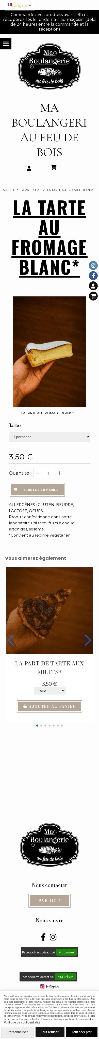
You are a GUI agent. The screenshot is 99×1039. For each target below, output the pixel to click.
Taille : (15, 425)
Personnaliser (18, 1032)
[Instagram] (93, 265)
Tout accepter (82, 1032)
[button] (37, 725)
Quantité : (20, 473)
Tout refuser (50, 1032)
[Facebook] (93, 275)
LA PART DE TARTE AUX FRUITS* (49, 667)
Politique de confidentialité (22, 1022)
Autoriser (66, 952)
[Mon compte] (93, 285)
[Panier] (93, 296)
